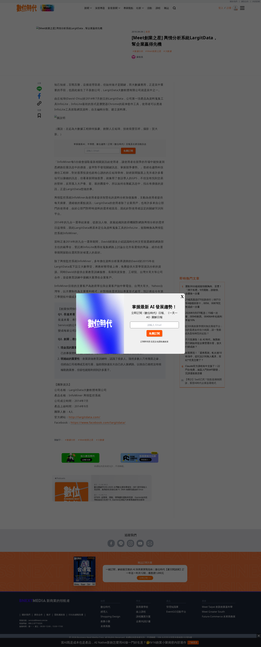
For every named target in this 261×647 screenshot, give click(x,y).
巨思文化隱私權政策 (159, 341)
